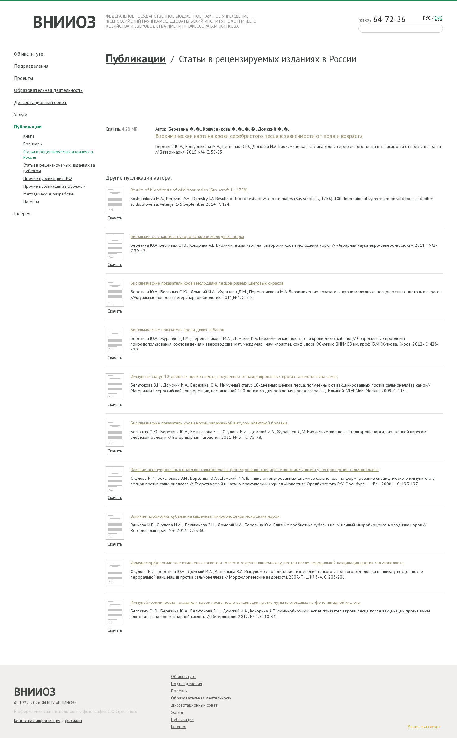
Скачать (113, 129)
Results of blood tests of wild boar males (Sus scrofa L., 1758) (189, 190)
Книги (28, 136)
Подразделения (31, 66)
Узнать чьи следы (424, 727)
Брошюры (33, 144)
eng (438, 18)
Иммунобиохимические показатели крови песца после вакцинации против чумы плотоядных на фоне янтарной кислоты (245, 602)
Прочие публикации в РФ (47, 178)
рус (427, 18)
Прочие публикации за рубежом (54, 186)
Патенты (31, 201)
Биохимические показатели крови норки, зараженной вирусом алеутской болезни (209, 423)
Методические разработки (48, 194)
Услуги (20, 114)
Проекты (23, 78)
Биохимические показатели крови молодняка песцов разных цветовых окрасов (207, 283)
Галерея (22, 213)
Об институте (28, 54)
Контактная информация (37, 720)
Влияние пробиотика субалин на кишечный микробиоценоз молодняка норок (205, 516)
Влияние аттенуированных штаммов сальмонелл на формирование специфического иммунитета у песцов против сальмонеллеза (255, 469)
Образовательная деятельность (48, 90)
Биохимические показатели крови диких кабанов (177, 329)
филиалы (73, 720)
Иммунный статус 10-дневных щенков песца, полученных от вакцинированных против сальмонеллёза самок (234, 376)
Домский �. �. (273, 129)
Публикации (136, 58)
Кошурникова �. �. (223, 129)
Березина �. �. (184, 129)
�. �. (250, 129)
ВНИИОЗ (64, 22)
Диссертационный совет (40, 102)
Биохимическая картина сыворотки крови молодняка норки (187, 236)
